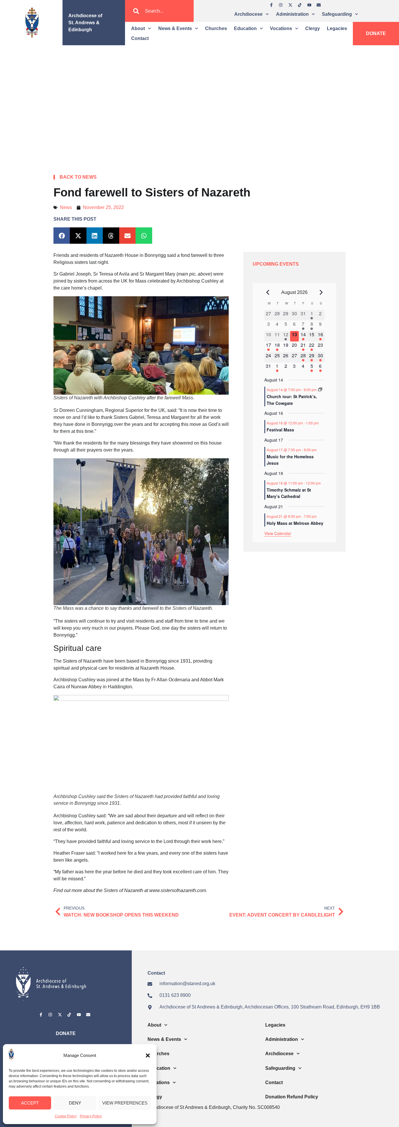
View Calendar (277, 533)
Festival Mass (280, 430)
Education (245, 28)
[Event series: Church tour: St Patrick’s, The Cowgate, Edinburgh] (320, 389)
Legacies (337, 28)
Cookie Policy (66, 1116)
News (66, 207)
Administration (292, 14)
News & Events (175, 28)
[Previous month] (267, 292)
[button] (148, 1055)
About (138, 28)
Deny (75, 1102)
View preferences (125, 1102)
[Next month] (321, 292)
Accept (30, 1102)
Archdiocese (248, 14)
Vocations (281, 28)
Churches (216, 28)
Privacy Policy (91, 1116)
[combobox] (159, 11)
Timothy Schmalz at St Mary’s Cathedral (289, 493)
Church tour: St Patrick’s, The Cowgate (292, 399)
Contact (140, 38)
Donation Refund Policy (291, 1096)
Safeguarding (337, 14)
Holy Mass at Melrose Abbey (295, 523)
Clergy (312, 28)
